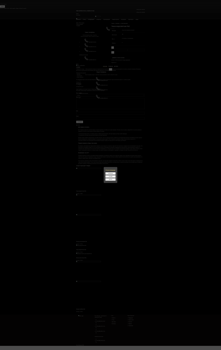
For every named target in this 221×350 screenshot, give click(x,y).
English (110, 179)
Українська (110, 173)
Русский (110, 176)
